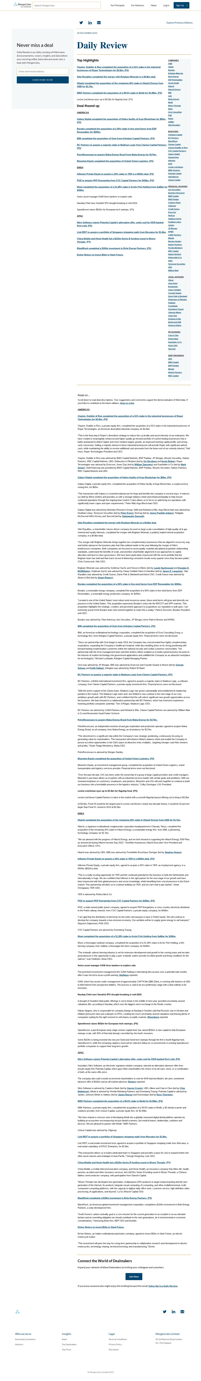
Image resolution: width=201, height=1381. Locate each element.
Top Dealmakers (69, 1344)
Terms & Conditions (118, 1339)
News (154, 5)
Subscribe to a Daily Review (162, 1285)
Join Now (134, 1276)
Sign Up (180, 5)
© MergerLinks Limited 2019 (101, 1372)
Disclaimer (114, 1349)
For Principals (117, 5)
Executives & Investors (25, 1339)
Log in (166, 5)
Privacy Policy (115, 1344)
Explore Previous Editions (180, 22)
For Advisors (137, 5)
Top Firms (66, 1349)
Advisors (19, 1344)
